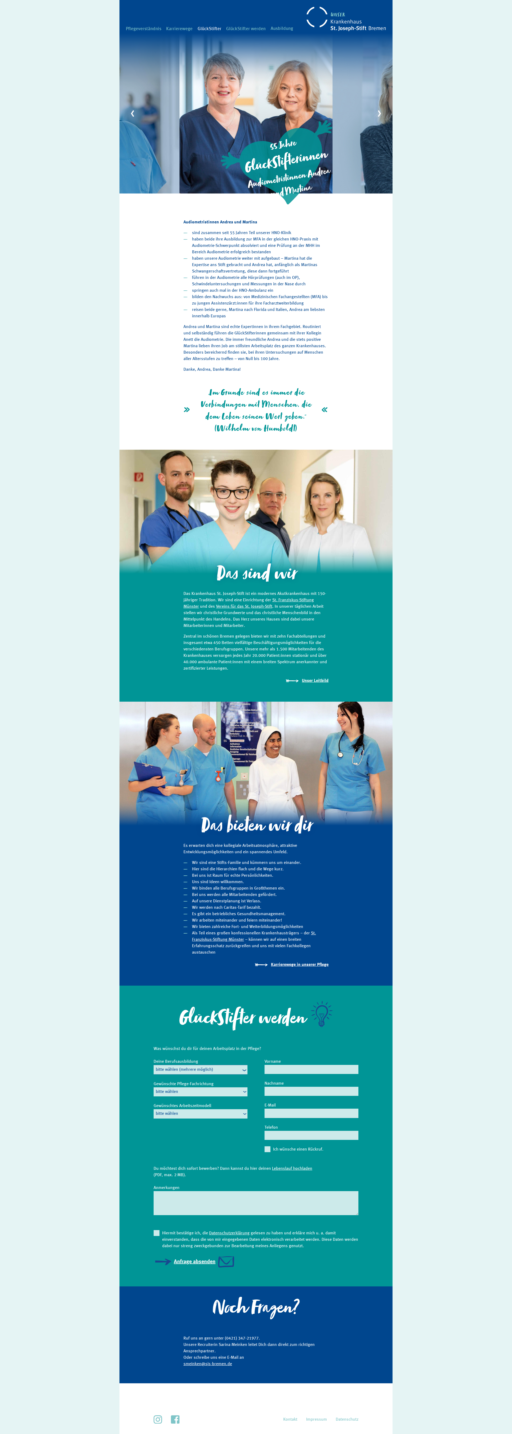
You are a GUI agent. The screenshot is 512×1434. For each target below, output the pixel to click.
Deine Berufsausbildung (176, 1062)
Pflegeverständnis (143, 29)
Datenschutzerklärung (229, 1233)
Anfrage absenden (194, 1262)
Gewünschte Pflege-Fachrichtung (184, 1084)
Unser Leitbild (315, 681)
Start (308, 9)
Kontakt (290, 1419)
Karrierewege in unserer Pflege (300, 965)
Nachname (274, 1083)
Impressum (316, 1419)
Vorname (273, 1062)
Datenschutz (347, 1419)
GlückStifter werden (246, 29)
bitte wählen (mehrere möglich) (184, 1070)
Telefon (271, 1127)
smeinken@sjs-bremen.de (207, 1364)
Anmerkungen (166, 1188)
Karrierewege (179, 29)
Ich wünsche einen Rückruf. (298, 1149)
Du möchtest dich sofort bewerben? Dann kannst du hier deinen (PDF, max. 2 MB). (233, 1172)
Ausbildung (282, 28)
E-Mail (270, 1105)
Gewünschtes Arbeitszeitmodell (182, 1106)
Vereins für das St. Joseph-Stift (244, 607)
